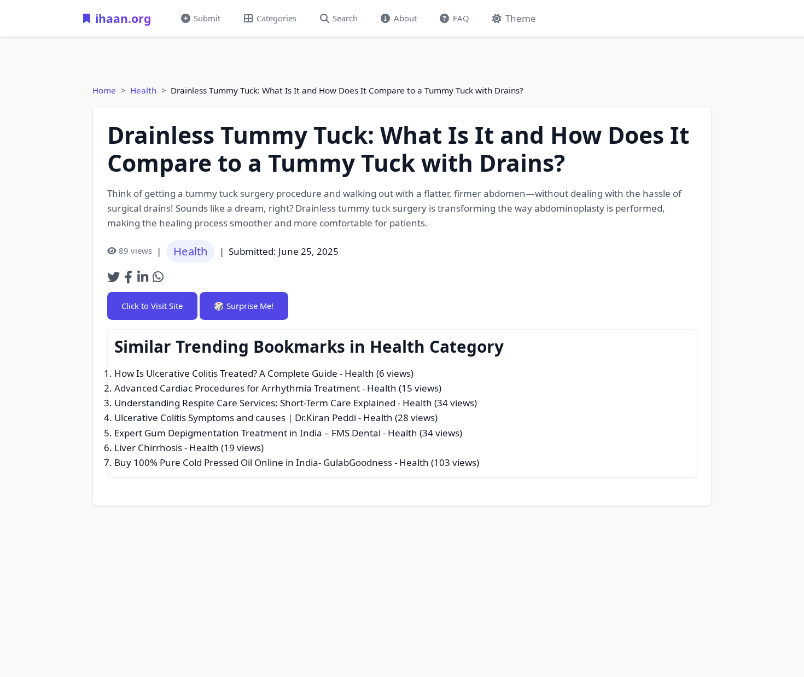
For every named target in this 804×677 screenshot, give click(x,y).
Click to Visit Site (152, 305)
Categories (276, 18)
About (405, 18)
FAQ (461, 18)
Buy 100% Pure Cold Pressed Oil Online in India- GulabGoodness (253, 462)
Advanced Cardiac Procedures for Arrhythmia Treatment (237, 388)
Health (143, 90)
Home (104, 90)
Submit (207, 18)
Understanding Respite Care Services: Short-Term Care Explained (254, 402)
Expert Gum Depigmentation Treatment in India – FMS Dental (247, 433)
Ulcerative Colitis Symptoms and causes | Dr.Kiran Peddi (235, 417)
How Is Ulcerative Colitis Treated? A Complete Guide (225, 373)
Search (345, 18)
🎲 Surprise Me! (243, 305)
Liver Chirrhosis (148, 447)
